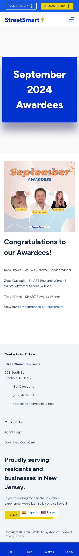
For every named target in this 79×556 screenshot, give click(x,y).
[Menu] (71, 19)
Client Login (19, 5)
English (52, 512)
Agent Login (13, 432)
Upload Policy (55, 5)
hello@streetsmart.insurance (33, 404)
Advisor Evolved (60, 532)
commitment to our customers (40, 307)
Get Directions (23, 386)
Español (33, 512)
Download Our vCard (20, 442)
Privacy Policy (14, 536)
